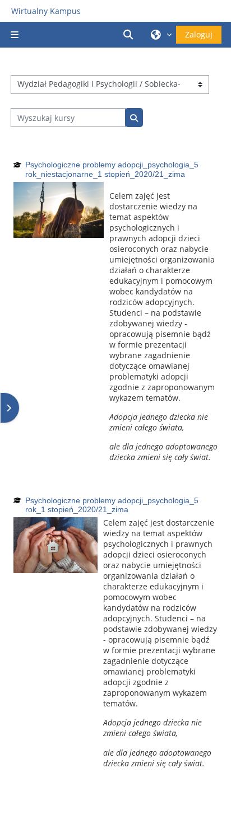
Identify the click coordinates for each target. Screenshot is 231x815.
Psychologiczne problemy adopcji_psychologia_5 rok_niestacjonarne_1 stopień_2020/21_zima (111, 169)
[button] (130, 34)
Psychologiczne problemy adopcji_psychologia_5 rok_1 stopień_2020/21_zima (111, 505)
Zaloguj (198, 34)
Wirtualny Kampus (46, 11)
